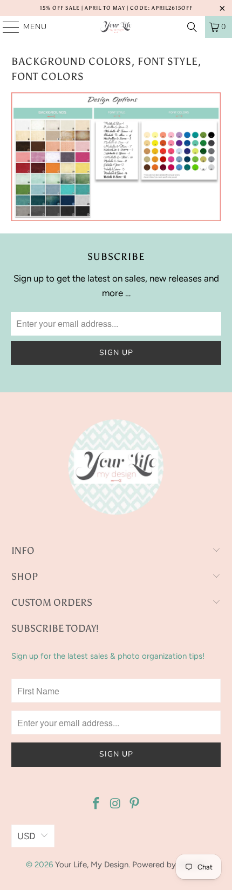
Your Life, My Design (91, 864)
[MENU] (6, 27)
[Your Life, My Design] (116, 27)
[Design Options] (116, 217)
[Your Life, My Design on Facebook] (96, 804)
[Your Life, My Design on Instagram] (115, 804)
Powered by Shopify (169, 864)
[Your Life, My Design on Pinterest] (135, 804)
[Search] (192, 27)
